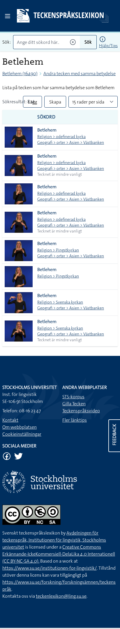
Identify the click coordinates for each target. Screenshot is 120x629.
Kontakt (10, 420)
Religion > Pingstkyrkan (58, 250)
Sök (88, 42)
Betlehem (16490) (20, 73)
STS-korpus (73, 397)
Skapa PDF (55, 103)
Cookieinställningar (21, 434)
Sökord (46, 117)
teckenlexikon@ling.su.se (61, 596)
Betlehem (47, 130)
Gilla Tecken (74, 404)
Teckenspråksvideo (81, 411)
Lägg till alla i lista (32, 103)
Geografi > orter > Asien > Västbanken (70, 142)
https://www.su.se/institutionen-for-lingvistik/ (49, 568)
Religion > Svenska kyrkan (60, 302)
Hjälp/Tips (108, 45)
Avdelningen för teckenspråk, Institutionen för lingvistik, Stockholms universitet (54, 540)
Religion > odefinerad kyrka (61, 136)
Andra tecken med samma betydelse (79, 73)
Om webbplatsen (19, 427)
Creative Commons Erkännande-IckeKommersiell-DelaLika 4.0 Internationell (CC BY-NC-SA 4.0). (58, 554)
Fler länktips (74, 420)
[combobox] (46, 42)
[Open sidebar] (8, 16)
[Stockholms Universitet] (60, 482)
